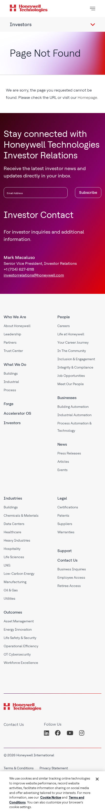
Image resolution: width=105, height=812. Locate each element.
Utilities (9, 598)
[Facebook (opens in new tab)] (58, 733)
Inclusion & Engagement (76, 359)
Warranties (65, 532)
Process (10, 390)
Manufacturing (15, 582)
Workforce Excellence (21, 663)
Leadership (12, 334)
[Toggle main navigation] (92, 8)
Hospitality (12, 549)
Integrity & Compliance (75, 367)
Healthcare (12, 532)
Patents (63, 515)
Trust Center (13, 351)
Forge (8, 403)
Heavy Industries (17, 540)
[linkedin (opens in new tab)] (48, 733)
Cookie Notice (50, 797)
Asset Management (19, 621)
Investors (12, 423)
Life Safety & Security (20, 638)
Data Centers (14, 524)
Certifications (67, 507)
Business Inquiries (71, 569)
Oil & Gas (11, 590)
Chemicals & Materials (21, 515)
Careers (63, 326)
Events (62, 470)
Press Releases (69, 453)
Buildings (11, 373)
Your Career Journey (73, 342)
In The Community (71, 351)
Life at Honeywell (70, 334)
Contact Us (67, 560)
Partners (10, 342)
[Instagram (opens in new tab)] (81, 733)
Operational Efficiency (21, 646)
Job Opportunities (71, 376)
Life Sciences (14, 557)
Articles (63, 461)
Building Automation (73, 407)
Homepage (87, 97)
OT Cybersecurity (17, 654)
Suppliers (64, 524)
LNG (7, 565)
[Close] (97, 779)
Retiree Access (69, 586)
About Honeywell (17, 326)
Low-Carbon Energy (19, 574)
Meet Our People (70, 384)
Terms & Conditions (19, 768)
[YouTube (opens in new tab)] (70, 733)
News (62, 444)
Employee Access (71, 577)
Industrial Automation (74, 415)
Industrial (11, 382)
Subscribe (88, 192)
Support (64, 550)
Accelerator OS (17, 413)
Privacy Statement (54, 768)
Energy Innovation (18, 629)
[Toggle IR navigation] (92, 24)
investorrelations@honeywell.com (34, 275)
